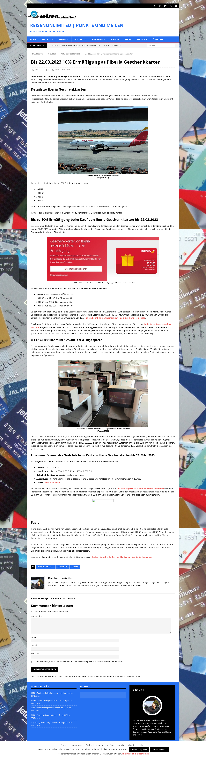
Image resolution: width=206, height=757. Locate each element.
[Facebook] (159, 5)
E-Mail (34, 645)
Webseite (35, 653)
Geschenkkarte (45, 567)
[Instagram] (165, 5)
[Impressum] (176, 5)
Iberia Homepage (52, 482)
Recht (128, 39)
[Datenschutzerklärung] (170, 5)
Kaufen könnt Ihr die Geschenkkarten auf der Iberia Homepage (115, 318)
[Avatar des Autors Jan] (152, 712)
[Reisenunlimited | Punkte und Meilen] (51, 18)
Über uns (158, 39)
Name (33, 637)
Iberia (75, 567)
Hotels (62, 39)
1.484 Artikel (66, 578)
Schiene (115, 39)
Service (141, 39)
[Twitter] (154, 5)
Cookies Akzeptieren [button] (138, 749)
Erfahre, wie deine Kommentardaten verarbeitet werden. (114, 676)
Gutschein (62, 567)
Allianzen (97, 39)
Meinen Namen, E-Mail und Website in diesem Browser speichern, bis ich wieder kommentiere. (79, 661)
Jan (49, 69)
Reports (46, 39)
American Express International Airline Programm (140, 488)
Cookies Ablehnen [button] (159, 749)
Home (33, 39)
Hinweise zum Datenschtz (135, 753)
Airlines (78, 39)
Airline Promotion (62, 69)
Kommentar (36, 616)
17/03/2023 (39, 69)
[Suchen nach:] (161, 45)
